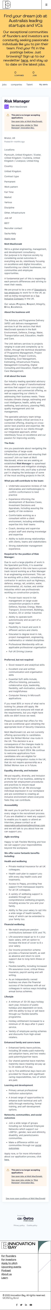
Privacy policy (19, 1225)
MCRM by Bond (11, 1298)
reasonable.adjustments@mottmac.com (24, 825)
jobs (4, 84)
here (24, 60)
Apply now (9, 238)
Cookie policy (32, 1225)
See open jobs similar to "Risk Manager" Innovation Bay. (24, 126)
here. (6, 1159)
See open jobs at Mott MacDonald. (27, 121)
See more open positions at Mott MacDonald (25, 1198)
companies (16, 84)
